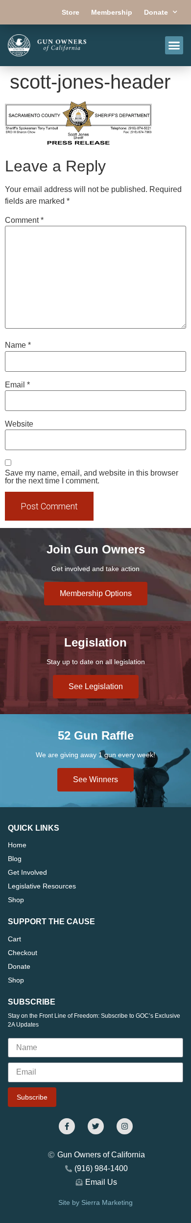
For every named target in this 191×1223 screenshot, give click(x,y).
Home (17, 845)
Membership (111, 12)
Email (17, 385)
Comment (24, 220)
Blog (15, 859)
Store (70, 12)
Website (19, 424)
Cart (14, 939)
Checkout (22, 953)
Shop (16, 900)
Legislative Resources (42, 886)
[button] (174, 45)
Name (18, 345)
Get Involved (27, 872)
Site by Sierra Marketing (95, 1202)
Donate (156, 12)
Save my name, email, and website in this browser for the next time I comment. (91, 477)
